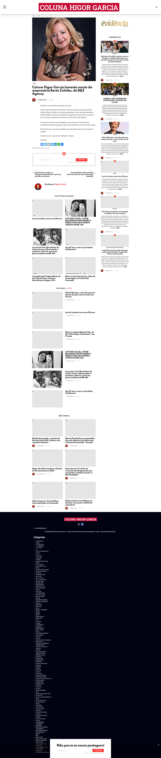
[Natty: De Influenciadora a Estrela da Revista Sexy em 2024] (47, 458)
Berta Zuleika (38, 148)
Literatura (38, 621)
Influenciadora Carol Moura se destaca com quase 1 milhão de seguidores (78, 503)
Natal (37, 608)
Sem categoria (40, 564)
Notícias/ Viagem (40, 596)
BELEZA (38, 734)
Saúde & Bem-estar (41, 566)
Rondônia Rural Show (41, 571)
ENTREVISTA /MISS (41, 677)
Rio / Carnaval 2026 (41, 579)
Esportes (38, 672)
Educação (38, 685)
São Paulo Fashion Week (42, 569)
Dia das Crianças (40, 702)
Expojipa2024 (39, 658)
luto (48, 148)
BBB (37, 735)
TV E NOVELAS (40, 544)
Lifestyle (38, 623)
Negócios (38, 603)
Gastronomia (39, 641)
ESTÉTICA (38, 670)
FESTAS (38, 650)
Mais (121, 76)
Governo (38, 638)
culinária (38, 713)
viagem (38, 542)
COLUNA (38, 717)
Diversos (38, 688)
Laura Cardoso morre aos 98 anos (47, 219)
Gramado (38, 636)
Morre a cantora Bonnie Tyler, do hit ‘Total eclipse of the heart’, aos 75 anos (80, 334)
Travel (37, 554)
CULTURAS (39, 705)
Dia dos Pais (39, 695)
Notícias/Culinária (40, 594)
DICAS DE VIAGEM (40, 690)
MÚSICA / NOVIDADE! (41, 609)
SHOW (115, 95)
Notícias (35, 273)
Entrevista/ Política (41, 675)
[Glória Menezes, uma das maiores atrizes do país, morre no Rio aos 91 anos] (47, 300)
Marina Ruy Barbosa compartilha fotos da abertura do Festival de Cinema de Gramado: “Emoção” (80, 440)
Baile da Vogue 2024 (41, 739)
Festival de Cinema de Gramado (114, 247)
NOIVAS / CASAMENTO (42, 601)
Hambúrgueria (40, 635)
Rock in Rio (39, 576)
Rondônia (38, 573)
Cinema (38, 720)
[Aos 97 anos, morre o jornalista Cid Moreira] (80, 237)
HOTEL (37, 631)
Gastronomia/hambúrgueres (43, 640)
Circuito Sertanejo (40, 718)
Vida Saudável (39, 541)
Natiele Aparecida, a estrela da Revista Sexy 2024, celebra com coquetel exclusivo (46, 440)
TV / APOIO (39, 547)
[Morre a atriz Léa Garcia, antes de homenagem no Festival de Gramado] (80, 265)
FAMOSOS (38, 656)
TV (36, 549)
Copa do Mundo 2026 (41, 715)
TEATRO (38, 559)
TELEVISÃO (39, 556)
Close (158, 744)
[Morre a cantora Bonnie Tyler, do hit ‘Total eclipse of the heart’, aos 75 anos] (47, 339)
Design (37, 703)
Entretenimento (40, 680)
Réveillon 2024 (40, 581)
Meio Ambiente (40, 616)
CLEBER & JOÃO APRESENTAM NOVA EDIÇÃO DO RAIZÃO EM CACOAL (114, 100)
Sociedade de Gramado (42, 561)
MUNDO (38, 613)
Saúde (37, 568)
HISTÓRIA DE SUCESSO (42, 633)
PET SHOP (38, 591)
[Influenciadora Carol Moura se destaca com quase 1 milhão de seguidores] (80, 490)
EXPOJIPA (38, 661)
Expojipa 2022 (39, 660)
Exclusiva (38, 665)
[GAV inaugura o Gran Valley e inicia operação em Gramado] (47, 490)
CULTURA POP (40, 707)
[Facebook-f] (82, 524)
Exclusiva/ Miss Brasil (41, 663)
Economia (38, 687)
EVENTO (38, 668)
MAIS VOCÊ (39, 618)
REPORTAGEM (40, 584)
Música (38, 611)
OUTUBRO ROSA (40, 593)
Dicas (37, 692)
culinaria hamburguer (41, 712)
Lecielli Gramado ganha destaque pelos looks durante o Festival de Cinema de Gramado (115, 252)
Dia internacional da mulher (43, 693)
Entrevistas (39, 673)
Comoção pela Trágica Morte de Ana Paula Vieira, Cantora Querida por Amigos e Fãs (46, 278)
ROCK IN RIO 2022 (40, 574)
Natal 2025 (39, 604)
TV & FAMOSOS (40, 546)
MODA (37, 615)
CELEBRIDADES (40, 722)
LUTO (34, 215)
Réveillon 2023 (40, 583)
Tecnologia (39, 558)
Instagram (38, 626)
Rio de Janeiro (39, 578)
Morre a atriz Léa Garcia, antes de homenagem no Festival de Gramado (80, 278)
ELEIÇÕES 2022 (40, 683)
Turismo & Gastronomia (42, 551)
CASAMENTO (39, 723)
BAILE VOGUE (39, 737)
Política (115, 53)
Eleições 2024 (39, 682)
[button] (157, 7)
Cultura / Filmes (40, 708)
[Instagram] (78, 524)
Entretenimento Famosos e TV (74, 273)
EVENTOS (38, 666)
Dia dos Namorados (41, 700)
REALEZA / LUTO (40, 586)
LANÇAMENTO (40, 625)
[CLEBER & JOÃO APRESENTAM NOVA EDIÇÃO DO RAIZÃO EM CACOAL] (115, 89)
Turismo (38, 552)
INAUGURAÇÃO (40, 628)
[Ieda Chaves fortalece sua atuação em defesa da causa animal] (115, 202)
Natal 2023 (39, 606)
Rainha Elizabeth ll (41, 588)
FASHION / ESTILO (40, 655)
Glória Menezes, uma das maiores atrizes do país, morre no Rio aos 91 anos (80, 295)
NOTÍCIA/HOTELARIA (41, 599)
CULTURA (38, 710)
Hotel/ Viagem (40, 630)
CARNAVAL (39, 725)
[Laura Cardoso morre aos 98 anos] (47, 208)
